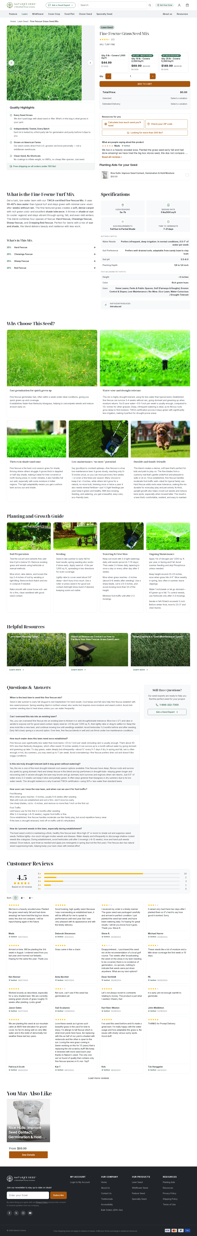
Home (13, 21)
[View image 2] (53, 97)
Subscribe (58, 1195)
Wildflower (38, 14)
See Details (35, 1154)
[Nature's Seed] (21, 5)
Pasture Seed (138, 1193)
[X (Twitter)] (16, 1213)
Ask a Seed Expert (165, 712)
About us (167, 14)
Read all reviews (112, 156)
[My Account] (179, 5)
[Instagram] (23, 1213)
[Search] (150, 5)
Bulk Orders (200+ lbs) (112, 1210)
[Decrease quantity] (108, 76)
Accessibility (107, 1204)
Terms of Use (169, 1204)
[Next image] (90, 63)
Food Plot (69, 14)
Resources (182, 14)
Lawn (24, 14)
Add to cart (145, 84)
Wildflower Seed (140, 1188)
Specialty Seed (104, 14)
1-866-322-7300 (169, 704)
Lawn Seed (23, 21)
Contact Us (106, 1193)
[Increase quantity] (153, 76)
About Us (105, 1188)
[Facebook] (9, 1213)
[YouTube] (30, 1213)
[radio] (114, 62)
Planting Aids (169, 1182)
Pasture (13, 14)
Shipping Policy (170, 1199)
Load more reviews (98, 1078)
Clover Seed (85, 14)
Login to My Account (80, 1182)
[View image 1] (48, 97)
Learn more (26, 670)
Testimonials (107, 1199)
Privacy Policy (42, 1202)
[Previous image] (11, 63)
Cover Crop (54, 14)
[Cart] (187, 5)
